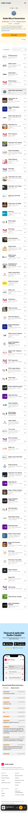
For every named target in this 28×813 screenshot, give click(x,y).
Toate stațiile (4, 775)
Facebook (17, 23)
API (2, 791)
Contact (17, 785)
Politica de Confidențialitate (19, 791)
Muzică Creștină (5, 778)
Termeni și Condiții (19, 794)
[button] (11, 807)
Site (11, 23)
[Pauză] (21, 807)
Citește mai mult (5, 30)
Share (24, 39)
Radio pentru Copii (5, 782)
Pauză (15, 35)
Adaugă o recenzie (21, 21)
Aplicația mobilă (18, 775)
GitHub (3, 793)
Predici (3, 780)
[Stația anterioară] (17, 807)
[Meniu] (25, 3)
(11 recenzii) (13, 21)
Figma (2, 795)
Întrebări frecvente (19, 780)
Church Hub (18, 782)
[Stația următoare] (24, 807)
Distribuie (7, 687)
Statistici (17, 778)
